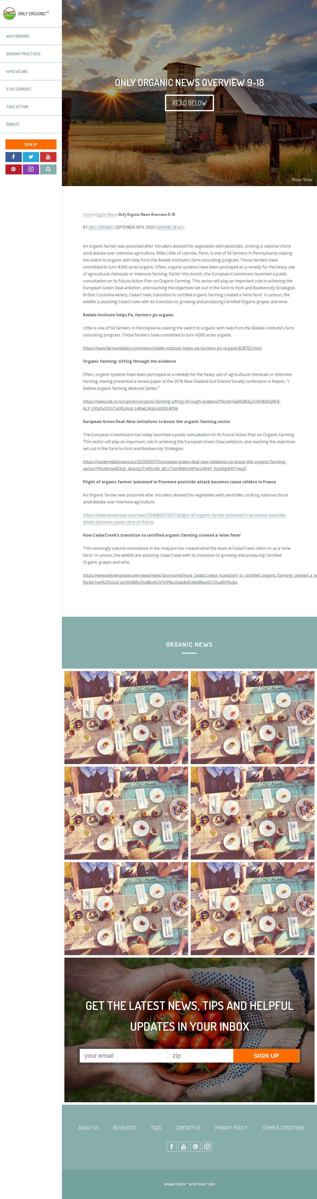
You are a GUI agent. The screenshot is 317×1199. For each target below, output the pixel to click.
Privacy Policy (231, 1127)
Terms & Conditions (283, 1127)
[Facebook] (13, 157)
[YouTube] (48, 157)
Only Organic (101, 227)
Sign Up (30, 144)
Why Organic (18, 36)
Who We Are (17, 71)
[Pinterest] (13, 169)
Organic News (105, 214)
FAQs (156, 1127)
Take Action (17, 106)
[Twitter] (31, 157)
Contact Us (188, 1127)
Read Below (189, 102)
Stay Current (18, 89)
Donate (13, 124)
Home (87, 214)
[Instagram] (31, 169)
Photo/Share (302, 179)
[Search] (48, 169)
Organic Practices (23, 53)
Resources (125, 1127)
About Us (88, 1127)
